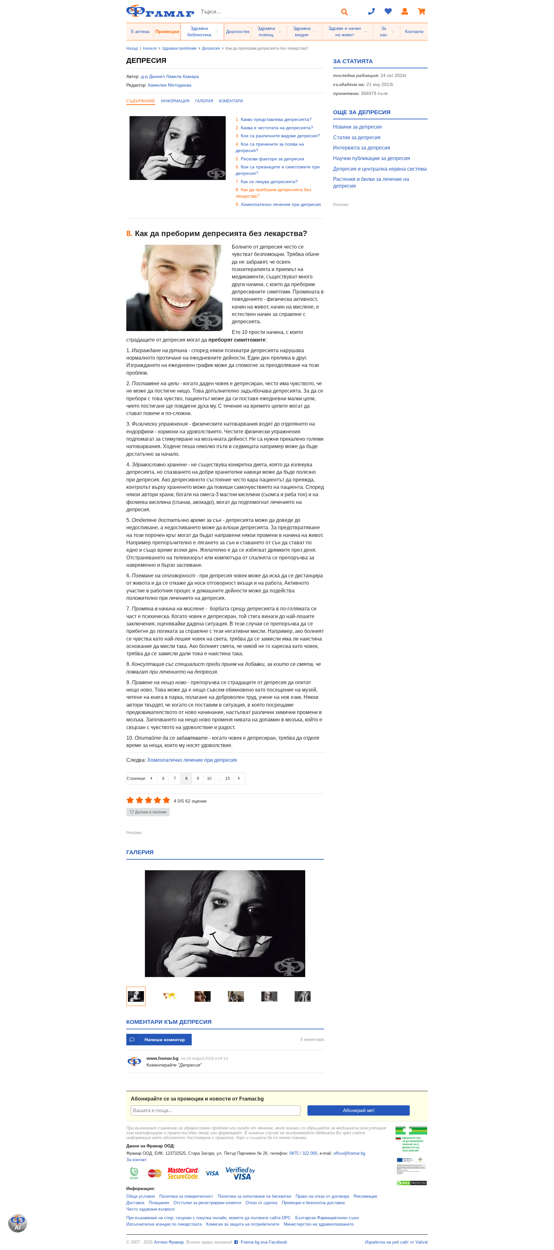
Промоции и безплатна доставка (313, 1203)
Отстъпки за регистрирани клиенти (207, 1203)
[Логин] (405, 12)
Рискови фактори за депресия (272, 158)
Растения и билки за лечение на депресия (371, 182)
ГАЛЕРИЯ (204, 101)
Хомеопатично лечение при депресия (281, 204)
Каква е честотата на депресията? (277, 127)
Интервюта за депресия (361, 147)
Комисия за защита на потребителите (242, 1224)
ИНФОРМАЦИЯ (175, 101)
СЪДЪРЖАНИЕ (140, 101)
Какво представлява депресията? (276, 119)
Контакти (414, 31)
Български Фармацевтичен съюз (327, 1218)
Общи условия (140, 1196)
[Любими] (388, 12)
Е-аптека (140, 31)
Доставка (135, 1203)
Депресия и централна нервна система (380, 169)
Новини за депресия (357, 127)
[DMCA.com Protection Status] (411, 1185)
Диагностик (237, 31)
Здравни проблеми (179, 48)
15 (227, 778)
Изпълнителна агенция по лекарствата (164, 1224)
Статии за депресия (357, 137)
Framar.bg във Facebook (263, 1242)
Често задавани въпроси (150, 1209)
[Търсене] (345, 12)
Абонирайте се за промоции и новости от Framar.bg (197, 1098)
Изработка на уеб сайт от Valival (396, 1242)
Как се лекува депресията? (269, 181)
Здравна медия (302, 31)
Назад (132, 48)
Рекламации (365, 1196)
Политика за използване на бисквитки (254, 1196)
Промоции (167, 31)
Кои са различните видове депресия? (280, 135)
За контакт (136, 1160)
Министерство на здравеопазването (319, 1224)
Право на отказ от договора (322, 1196)
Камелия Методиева (169, 85)
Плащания (159, 1203)
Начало (150, 48)
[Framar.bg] (160, 11)
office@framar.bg (349, 1153)
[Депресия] (225, 975)
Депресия (211, 48)
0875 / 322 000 (303, 1153)
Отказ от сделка (261, 1203)
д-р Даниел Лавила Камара (170, 76)
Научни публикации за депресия (371, 158)
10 (209, 778)
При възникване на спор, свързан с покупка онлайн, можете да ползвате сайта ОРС (208, 1218)
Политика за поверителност (186, 1196)
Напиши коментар (165, 1039)
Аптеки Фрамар (169, 1242)
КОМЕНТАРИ (231, 101)
